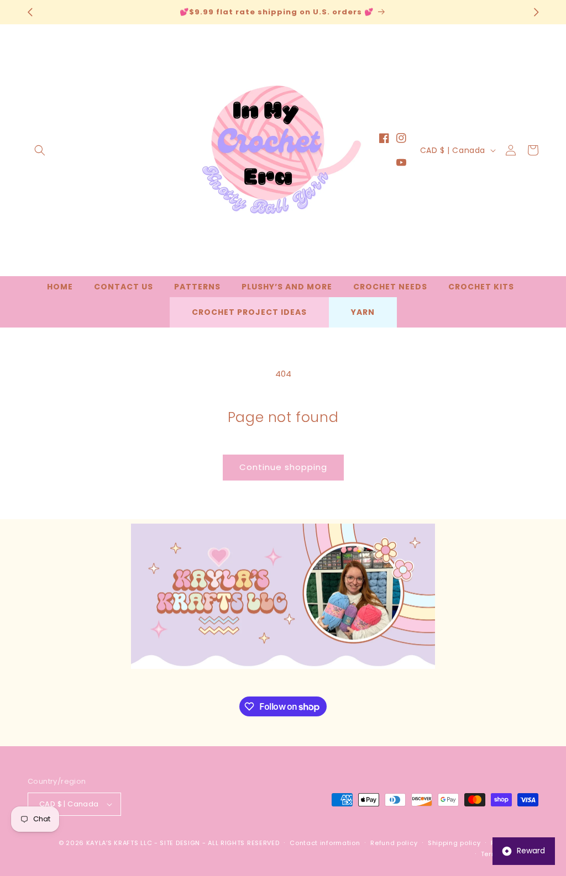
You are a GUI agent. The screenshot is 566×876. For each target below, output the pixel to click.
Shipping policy (454, 842)
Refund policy (393, 842)
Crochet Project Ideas (249, 312)
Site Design (180, 842)
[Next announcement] (536, 12)
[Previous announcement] (30, 12)
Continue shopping (283, 467)
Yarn (363, 312)
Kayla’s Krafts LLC (119, 842)
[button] (40, 150)
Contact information (325, 842)
